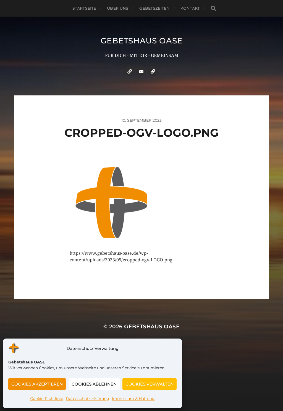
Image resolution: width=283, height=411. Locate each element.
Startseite (84, 8)
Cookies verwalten (149, 384)
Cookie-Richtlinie (46, 398)
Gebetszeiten (154, 8)
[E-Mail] (141, 71)
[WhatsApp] (153, 71)
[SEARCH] (213, 8)
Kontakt (190, 8)
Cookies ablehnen (94, 384)
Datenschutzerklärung (87, 398)
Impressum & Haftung (133, 398)
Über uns (117, 8)
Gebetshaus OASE (142, 40)
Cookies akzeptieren (37, 384)
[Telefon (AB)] (130, 71)
